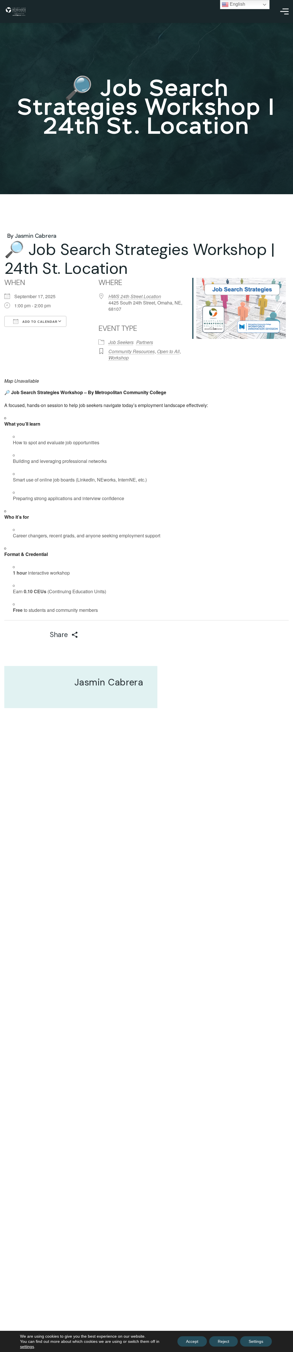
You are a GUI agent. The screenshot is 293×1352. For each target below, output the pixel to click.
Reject (223, 1341)
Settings (256, 1341)
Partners (144, 342)
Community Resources (131, 351)
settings (27, 1346)
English (237, 4)
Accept (192, 1341)
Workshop (118, 357)
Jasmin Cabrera (35, 235)
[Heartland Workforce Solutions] (15, 11)
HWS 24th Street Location (134, 296)
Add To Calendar (39, 321)
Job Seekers (121, 342)
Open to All (168, 351)
